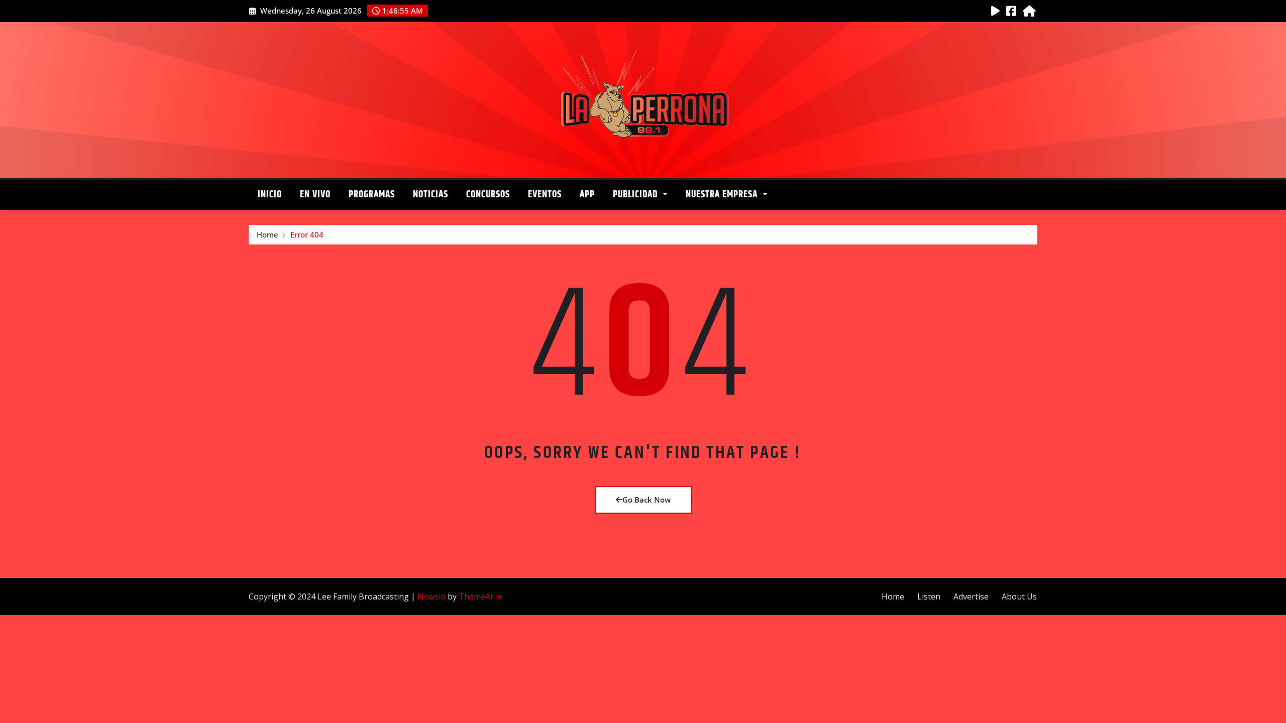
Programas (372, 194)
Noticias (430, 194)
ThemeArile (480, 596)
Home (267, 234)
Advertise (971, 596)
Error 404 (307, 234)
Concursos (488, 194)
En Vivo (315, 194)
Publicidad (636, 194)
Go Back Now (646, 500)
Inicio (270, 194)
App (587, 194)
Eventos (545, 194)
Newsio (431, 596)
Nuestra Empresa (723, 194)
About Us (1019, 596)
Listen (928, 596)
